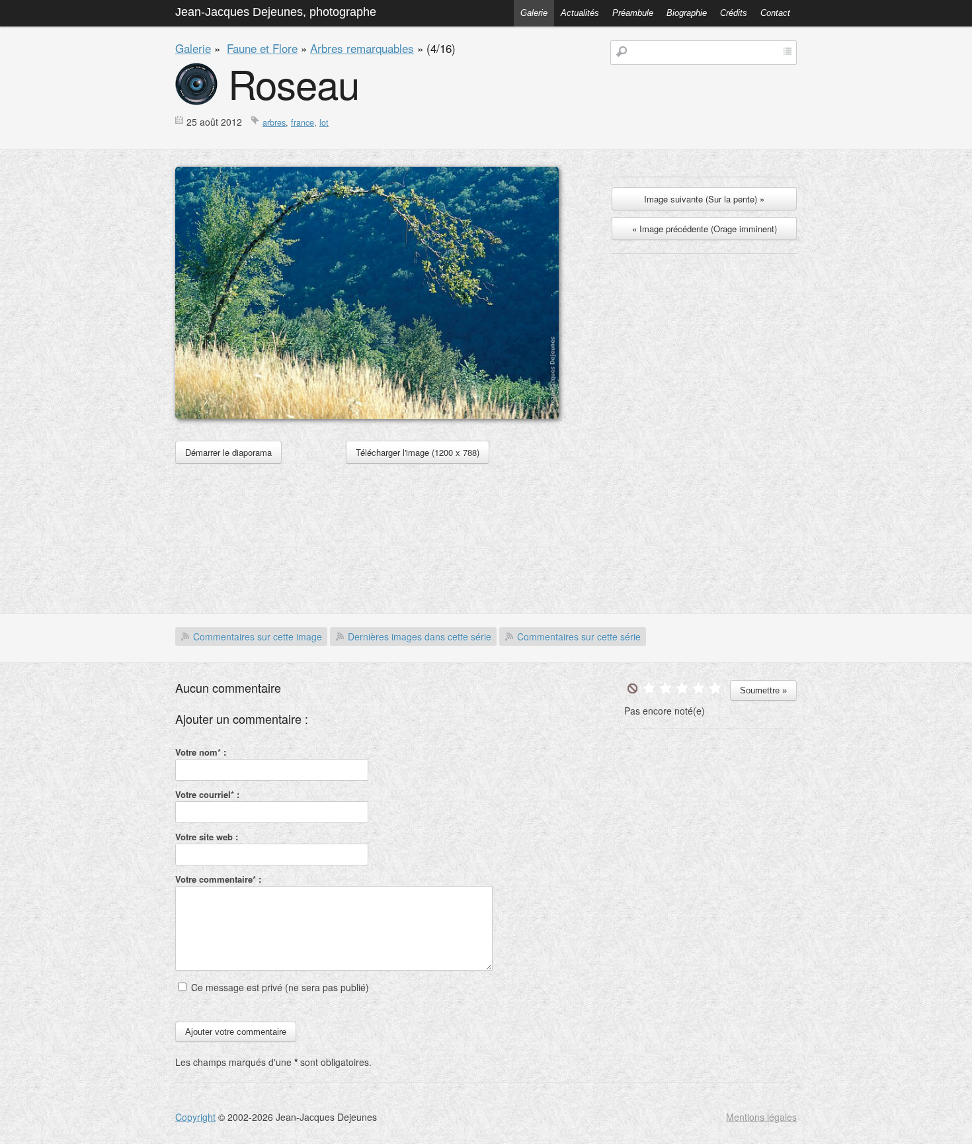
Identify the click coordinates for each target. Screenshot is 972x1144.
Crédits (733, 13)
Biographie (687, 13)
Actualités (580, 13)
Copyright (195, 1116)
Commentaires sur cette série (579, 636)
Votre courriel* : (207, 794)
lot (324, 122)
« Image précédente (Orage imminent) (704, 228)
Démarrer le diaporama (228, 452)
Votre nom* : (200, 752)
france (302, 122)
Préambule (632, 13)
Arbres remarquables (362, 48)
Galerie (533, 13)
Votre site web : (206, 836)
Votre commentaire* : (218, 879)
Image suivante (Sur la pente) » (704, 199)
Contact (775, 13)
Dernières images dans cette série (419, 636)
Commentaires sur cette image (257, 636)
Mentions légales (761, 1116)
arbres (274, 122)
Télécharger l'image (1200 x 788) (417, 452)
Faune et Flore (262, 48)
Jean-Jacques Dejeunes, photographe (275, 12)
